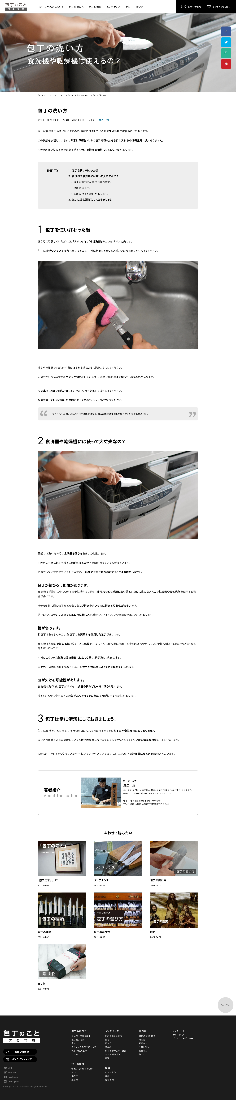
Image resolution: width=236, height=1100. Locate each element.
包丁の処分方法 (113, 1054)
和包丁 (74, 1072)
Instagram (13, 1081)
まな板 (108, 1047)
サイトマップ (178, 1034)
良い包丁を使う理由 (81, 1035)
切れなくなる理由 (113, 1035)
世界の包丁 (110, 1079)
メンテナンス (113, 6)
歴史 (128, 6)
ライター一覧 (179, 1030)
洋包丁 (74, 1076)
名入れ (142, 1054)
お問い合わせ (22, 1051)
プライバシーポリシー (183, 1038)
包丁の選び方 (76, 6)
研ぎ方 (108, 1043)
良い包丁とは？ (78, 1039)
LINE (10, 1068)
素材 (73, 1043)
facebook (13, 1077)
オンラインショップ (21, 1059)
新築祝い (143, 1050)
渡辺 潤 (104, 120)
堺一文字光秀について (51, 6)
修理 (107, 1058)
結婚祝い (143, 1043)
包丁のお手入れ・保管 (115, 1050)
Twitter (12, 1072)
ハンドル (75, 1054)
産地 (107, 1076)
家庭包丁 (75, 1079)
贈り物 (139, 6)
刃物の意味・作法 (147, 1035)
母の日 (142, 1039)
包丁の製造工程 (79, 1050)
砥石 (107, 1039)
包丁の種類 (95, 6)
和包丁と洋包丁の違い (82, 1068)
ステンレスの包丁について (84, 1047)
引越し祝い (144, 1047)
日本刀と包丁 (111, 1072)
